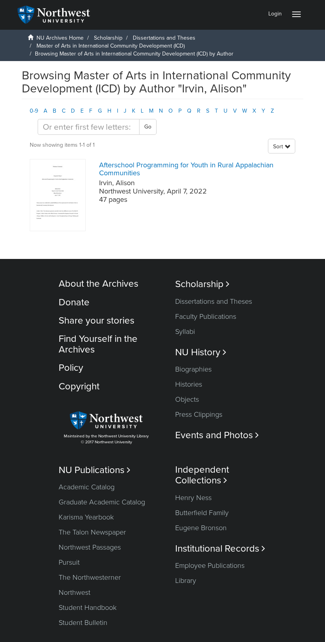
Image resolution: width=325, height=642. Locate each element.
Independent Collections (202, 475)
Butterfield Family (202, 512)
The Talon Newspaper (92, 532)
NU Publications (94, 470)
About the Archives (98, 283)
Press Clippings (198, 414)
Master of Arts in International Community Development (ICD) (110, 45)
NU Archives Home (60, 37)
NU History (200, 352)
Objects (187, 399)
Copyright (79, 386)
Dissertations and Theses (164, 37)
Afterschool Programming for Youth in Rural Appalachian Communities (186, 169)
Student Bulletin (83, 622)
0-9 (34, 110)
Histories (188, 384)
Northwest (74, 592)
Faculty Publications (205, 316)
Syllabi (185, 331)
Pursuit (69, 562)
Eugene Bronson (201, 527)
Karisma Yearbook (86, 517)
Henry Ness (193, 497)
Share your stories (96, 320)
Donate (74, 302)
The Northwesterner (90, 577)
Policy (71, 368)
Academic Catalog (87, 487)
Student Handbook (88, 607)
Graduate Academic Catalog (102, 502)
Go (147, 126)
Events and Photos (217, 435)
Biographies (193, 369)
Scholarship (108, 37)
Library (185, 580)
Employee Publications (210, 565)
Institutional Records (220, 548)
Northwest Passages (90, 547)
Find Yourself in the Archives (98, 344)
